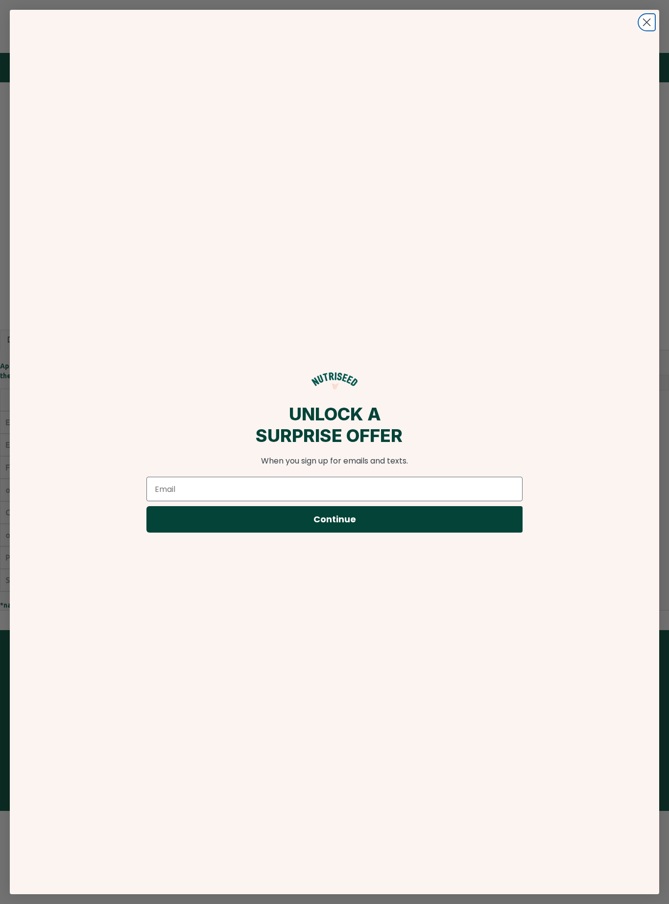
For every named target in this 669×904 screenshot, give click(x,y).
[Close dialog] (646, 22)
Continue (334, 519)
